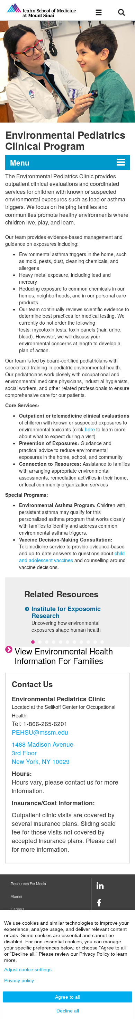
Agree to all (67, 997)
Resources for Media (28, 884)
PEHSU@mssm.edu (40, 732)
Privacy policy (19, 980)
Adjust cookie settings (28, 969)
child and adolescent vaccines (72, 557)
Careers (18, 909)
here (90, 429)
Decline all (67, 1010)
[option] (67, 72)
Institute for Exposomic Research (66, 612)
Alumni (16, 896)
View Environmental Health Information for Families (64, 655)
